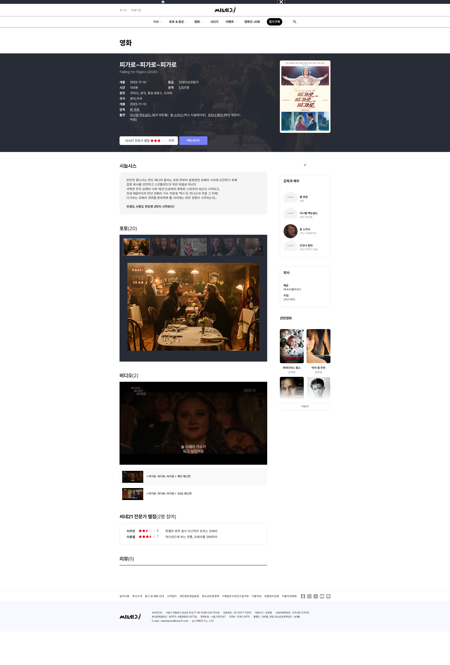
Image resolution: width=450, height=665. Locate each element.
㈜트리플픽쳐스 (292, 289)
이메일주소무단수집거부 (235, 596)
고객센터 (172, 596)
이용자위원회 (289, 596)
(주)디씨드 (289, 299)
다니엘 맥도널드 (141, 115)
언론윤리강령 (271, 596)
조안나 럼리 (216, 115)
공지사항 (124, 596)
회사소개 (137, 596)
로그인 (123, 10)
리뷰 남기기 (193, 140)
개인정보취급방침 (189, 596)
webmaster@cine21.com (174, 620)
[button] (259, 249)
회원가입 (136, 10)
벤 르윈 (135, 109)
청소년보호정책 (210, 596)
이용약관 (257, 596)
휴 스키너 (176, 115)
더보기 (305, 406)
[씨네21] (225, 10)
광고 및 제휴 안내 (154, 596)
